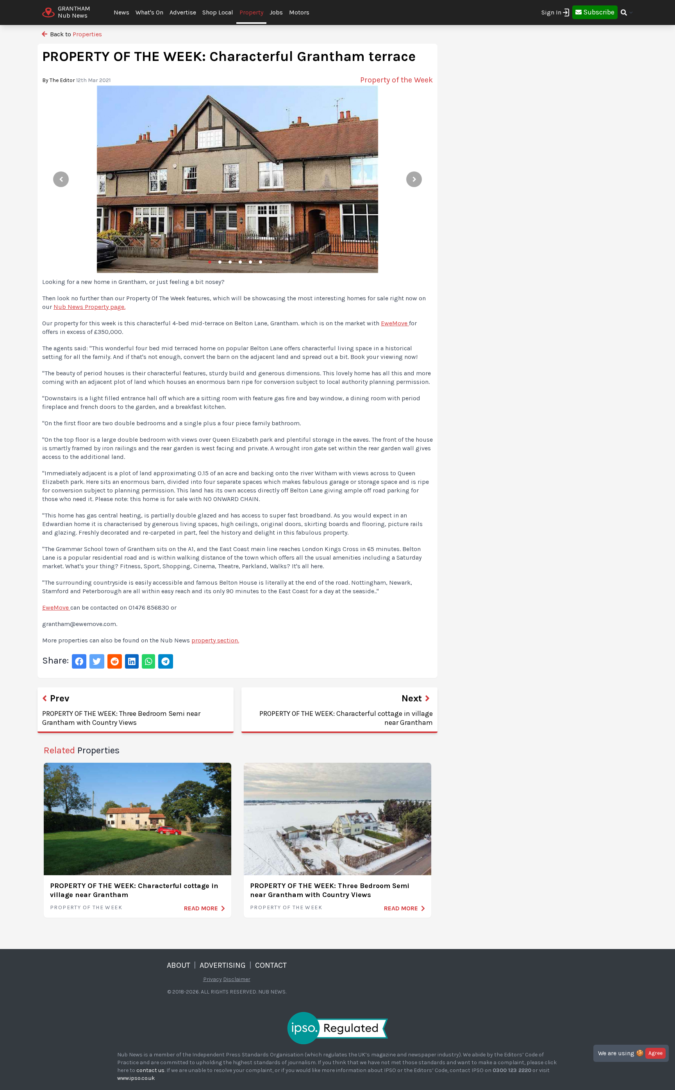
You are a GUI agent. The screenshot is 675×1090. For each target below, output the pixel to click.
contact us (150, 1070)
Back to (75, 34)
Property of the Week (86, 907)
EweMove (395, 323)
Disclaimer (236, 979)
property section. (215, 640)
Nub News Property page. (89, 306)
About (178, 965)
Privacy (212, 979)
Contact (271, 965)
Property (251, 12)
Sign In (551, 12)
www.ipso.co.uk (136, 1078)
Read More (201, 908)
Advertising (223, 965)
